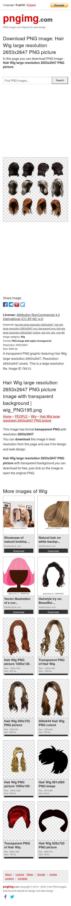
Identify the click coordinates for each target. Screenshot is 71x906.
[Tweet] (22, 304)
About (8, 874)
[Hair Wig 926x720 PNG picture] (53, 821)
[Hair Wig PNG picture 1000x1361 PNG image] (19, 637)
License (20, 874)
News (30, 874)
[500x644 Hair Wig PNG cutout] (53, 698)
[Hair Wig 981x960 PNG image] (53, 760)
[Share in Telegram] (11, 304)
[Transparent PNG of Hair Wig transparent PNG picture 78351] (18, 821)
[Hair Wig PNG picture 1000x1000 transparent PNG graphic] (18, 759)
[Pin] (16, 304)
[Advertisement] (35, 122)
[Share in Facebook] (5, 304)
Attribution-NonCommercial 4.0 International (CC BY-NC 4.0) (31, 316)
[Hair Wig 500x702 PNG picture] (19, 698)
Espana (31, 5)
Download (18, 551)
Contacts (22, 878)
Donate (41, 874)
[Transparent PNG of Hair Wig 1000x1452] (53, 637)
